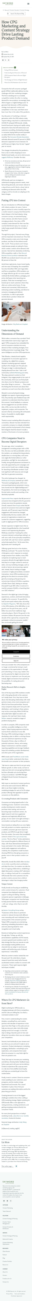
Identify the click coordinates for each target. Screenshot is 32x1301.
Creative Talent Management (7, 1222)
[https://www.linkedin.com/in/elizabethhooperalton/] (16, 1166)
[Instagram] (10, 1201)
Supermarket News (7, 498)
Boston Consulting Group (11, 910)
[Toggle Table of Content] (15, 67)
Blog (4, 1258)
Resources (5, 1265)
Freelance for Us (7, 1278)
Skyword (7, 10)
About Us (5, 1272)
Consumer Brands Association (19, 137)
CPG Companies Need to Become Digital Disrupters (15, 76)
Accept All (16, 652)
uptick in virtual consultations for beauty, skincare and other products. (17, 992)
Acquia (18, 505)
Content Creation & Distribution (8, 1227)
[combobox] (16, 13)
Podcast (5, 1255)
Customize (16, 656)
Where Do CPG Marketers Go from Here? (15, 82)
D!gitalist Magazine (9, 604)
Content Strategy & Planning (10, 1218)
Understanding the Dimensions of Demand (15, 73)
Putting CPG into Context (11, 70)
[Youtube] (7, 1201)
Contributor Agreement (16, 1296)
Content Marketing (8, 1208)
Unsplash (25, 324)
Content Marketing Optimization (8, 1243)
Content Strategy (24, 10)
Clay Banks (16, 324)
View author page (7, 1166)
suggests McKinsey (7, 157)
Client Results (6, 1251)
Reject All (16, 661)
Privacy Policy (9, 1294)
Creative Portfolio (7, 1261)
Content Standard (14, 10)
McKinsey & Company (8, 480)
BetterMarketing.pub (17, 373)
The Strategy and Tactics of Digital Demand (15, 80)
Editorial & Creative (8, 1239)
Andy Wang (23, 1122)
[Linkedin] (4, 1201)
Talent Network (7, 1211)
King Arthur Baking (15, 980)
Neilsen (4, 718)
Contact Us (6, 1282)
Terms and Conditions (20, 1294)
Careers (5, 1275)
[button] (28, 3)
